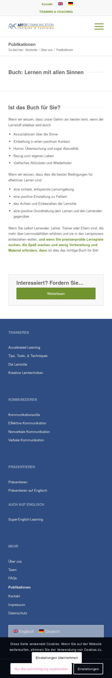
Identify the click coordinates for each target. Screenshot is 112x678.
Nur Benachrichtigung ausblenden (41, 669)
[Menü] (96, 26)
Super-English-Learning (25, 519)
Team (12, 569)
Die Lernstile (17, 364)
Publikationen (22, 44)
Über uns (15, 561)
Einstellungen (88, 669)
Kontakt (47, 4)
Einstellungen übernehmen (57, 657)
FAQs (12, 577)
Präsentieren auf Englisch (27, 490)
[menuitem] (47, 4)
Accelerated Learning (24, 347)
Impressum (16, 604)
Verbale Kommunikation (26, 439)
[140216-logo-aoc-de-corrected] (46, 26)
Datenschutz (17, 612)
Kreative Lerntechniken (25, 372)
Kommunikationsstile (24, 414)
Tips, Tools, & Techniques (28, 355)
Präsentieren (17, 481)
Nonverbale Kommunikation (29, 431)
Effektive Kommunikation (27, 422)
